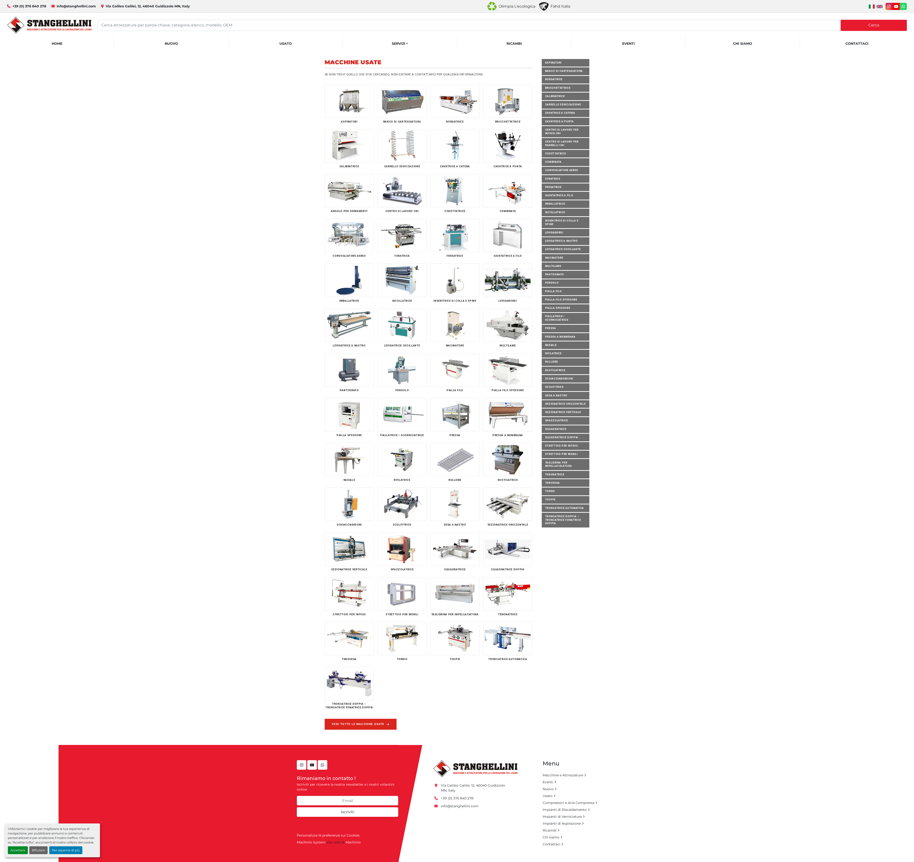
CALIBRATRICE (555, 96)
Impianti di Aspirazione (562, 823)
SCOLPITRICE (554, 387)
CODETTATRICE (555, 153)
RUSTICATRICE (555, 370)
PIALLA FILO (553, 291)
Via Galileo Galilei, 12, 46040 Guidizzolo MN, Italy (148, 6)
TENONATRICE (554, 474)
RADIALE (551, 345)
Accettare (17, 850)
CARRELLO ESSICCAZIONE (563, 104)
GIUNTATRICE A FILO (559, 195)
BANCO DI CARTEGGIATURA (564, 71)
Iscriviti (347, 812)
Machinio (353, 842)
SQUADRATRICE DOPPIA (561, 437)
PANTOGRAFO (554, 274)
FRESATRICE (553, 187)
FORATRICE (552, 178)
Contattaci (857, 43)
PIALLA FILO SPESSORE (561, 299)
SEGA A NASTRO (556, 395)
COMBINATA (553, 161)
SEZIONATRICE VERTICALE (563, 412)
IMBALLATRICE (555, 204)
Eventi (628, 43)
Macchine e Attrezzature (563, 775)
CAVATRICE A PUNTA (559, 121)
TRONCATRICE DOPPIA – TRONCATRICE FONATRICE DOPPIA (563, 520)
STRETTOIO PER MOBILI (561, 454)
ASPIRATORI (553, 62)
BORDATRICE (554, 79)
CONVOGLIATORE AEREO (561, 170)
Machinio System (311, 842)
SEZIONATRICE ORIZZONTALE (565, 403)
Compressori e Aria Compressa (568, 803)
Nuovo (171, 43)
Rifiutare (38, 850)
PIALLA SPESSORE (557, 308)
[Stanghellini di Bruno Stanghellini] (475, 768)
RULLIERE (551, 362)
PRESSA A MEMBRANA (560, 336)
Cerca (873, 25)
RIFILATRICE (553, 353)
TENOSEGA (552, 482)
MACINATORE (554, 257)
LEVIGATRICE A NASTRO (561, 240)
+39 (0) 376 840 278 (29, 6)
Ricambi (514, 43)
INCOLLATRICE (555, 212)
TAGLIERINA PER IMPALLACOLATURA (558, 464)
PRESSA (550, 328)
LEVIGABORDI (554, 232)
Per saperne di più (66, 850)
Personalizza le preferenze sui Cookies (328, 835)
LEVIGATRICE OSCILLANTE (563, 249)
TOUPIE (550, 499)
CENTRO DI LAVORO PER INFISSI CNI (562, 131)
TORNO (550, 491)
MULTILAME (553, 266)
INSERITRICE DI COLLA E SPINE (561, 222)
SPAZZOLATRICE (556, 420)
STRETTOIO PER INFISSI (561, 446)
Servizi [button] (398, 43)
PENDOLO (552, 283)
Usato (285, 43)
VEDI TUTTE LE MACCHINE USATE (358, 724)
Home (57, 43)
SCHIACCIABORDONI (559, 378)
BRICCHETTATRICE (558, 87)
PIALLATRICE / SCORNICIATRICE (556, 318)
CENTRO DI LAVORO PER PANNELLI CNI (562, 143)
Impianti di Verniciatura (562, 816)
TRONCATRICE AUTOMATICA (564, 508)
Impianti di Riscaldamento (565, 810)
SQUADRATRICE (555, 429)
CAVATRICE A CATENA (560, 113)
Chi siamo (742, 43)
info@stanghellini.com (76, 6)
